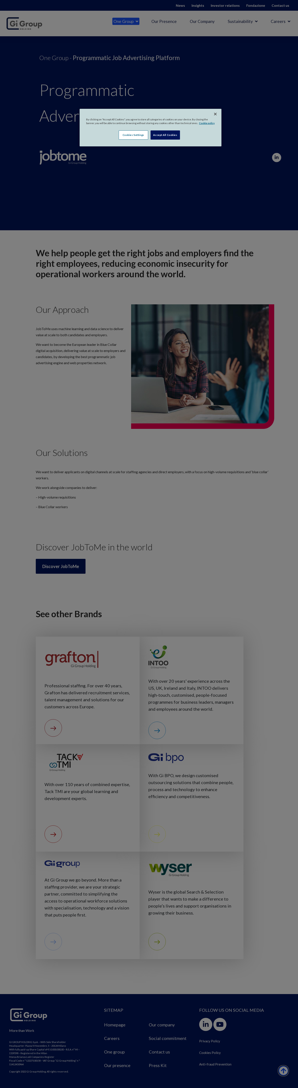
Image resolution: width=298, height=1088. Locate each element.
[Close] (215, 114)
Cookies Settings (133, 134)
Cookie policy (207, 123)
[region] (150, 127)
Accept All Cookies (165, 134)
